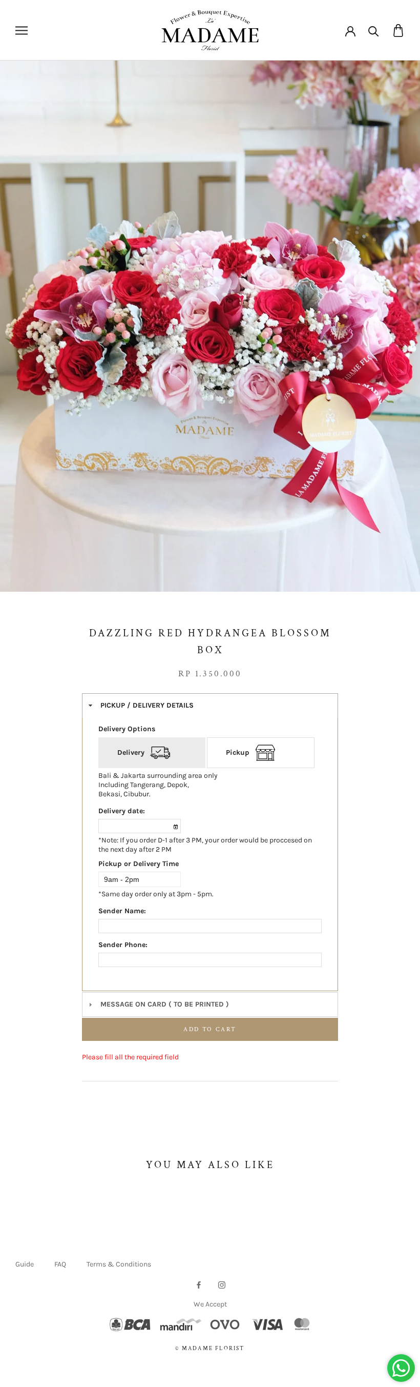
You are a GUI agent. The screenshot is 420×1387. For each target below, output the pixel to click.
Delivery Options (126, 729)
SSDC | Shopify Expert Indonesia (224, 1359)
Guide (24, 1264)
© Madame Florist (209, 1348)
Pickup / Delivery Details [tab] (147, 705)
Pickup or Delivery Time (138, 863)
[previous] (24, 337)
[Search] (373, 30)
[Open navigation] (21, 30)
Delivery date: (121, 811)
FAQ (60, 1264)
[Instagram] (221, 1284)
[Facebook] (198, 1284)
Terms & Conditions (119, 1264)
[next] (395, 337)
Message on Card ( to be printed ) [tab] (164, 1004)
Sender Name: (122, 911)
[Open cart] (398, 30)
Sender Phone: (123, 944)
